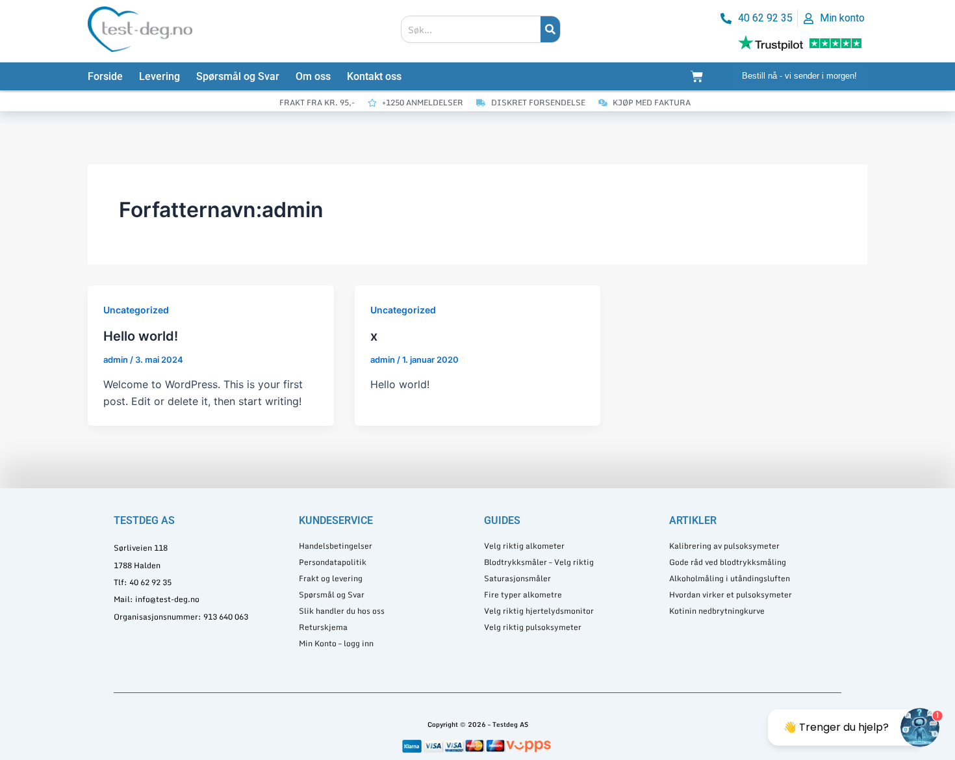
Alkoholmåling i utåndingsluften (729, 578)
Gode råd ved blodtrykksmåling (727, 562)
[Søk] (550, 29)
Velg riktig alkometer (524, 546)
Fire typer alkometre (523, 594)
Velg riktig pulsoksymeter (532, 627)
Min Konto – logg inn (336, 643)
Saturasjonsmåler (517, 578)
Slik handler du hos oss (342, 611)
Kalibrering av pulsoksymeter (724, 546)
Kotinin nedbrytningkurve (717, 611)
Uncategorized (136, 309)
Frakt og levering (331, 578)
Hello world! (140, 336)
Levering (159, 76)
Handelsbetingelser (335, 546)
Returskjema (323, 627)
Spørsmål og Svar (237, 76)
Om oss (313, 76)
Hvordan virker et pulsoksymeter (730, 594)
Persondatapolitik (332, 562)
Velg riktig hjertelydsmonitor (539, 611)
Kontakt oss (374, 76)
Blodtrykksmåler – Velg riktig (539, 562)
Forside (105, 76)
